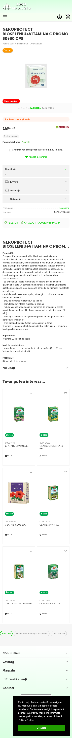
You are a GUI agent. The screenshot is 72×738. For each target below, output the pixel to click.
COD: (45, 108)
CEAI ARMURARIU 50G (16, 446)
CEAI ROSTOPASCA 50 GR (51, 447)
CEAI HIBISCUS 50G (15, 525)
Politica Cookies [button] (26, 720)
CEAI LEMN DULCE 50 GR (18, 603)
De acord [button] (41, 727)
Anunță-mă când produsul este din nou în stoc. (38, 150)
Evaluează (35, 108)
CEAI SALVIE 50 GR (50, 603)
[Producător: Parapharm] (62, 127)
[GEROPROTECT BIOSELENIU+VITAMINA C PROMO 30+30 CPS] (36, 75)
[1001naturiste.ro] (17, 6)
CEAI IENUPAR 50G (50, 525)
